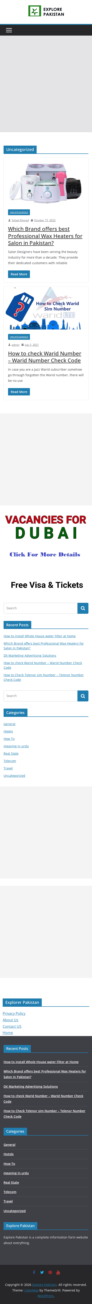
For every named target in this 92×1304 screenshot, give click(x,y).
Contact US (12, 1026)
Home (8, 1032)
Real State (11, 753)
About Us (10, 1019)
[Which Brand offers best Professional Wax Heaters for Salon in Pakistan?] (46, 181)
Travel (8, 768)
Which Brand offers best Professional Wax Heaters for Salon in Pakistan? (45, 235)
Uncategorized (19, 212)
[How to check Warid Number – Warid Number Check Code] (46, 308)
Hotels (8, 731)
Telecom (10, 761)
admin (15, 345)
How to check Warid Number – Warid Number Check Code (44, 357)
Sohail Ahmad (20, 220)
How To (9, 739)
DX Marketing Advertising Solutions (30, 655)
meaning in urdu (16, 746)
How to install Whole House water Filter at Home (40, 636)
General (9, 724)
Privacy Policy (14, 1013)
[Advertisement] (46, 84)
